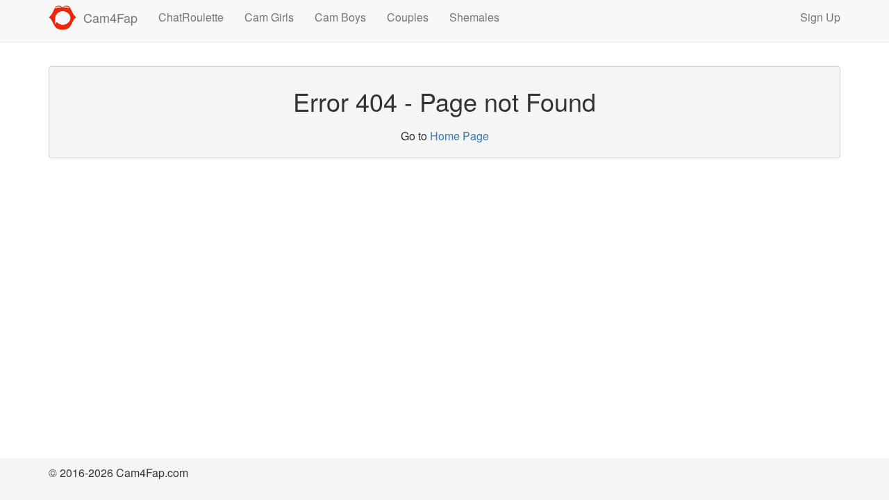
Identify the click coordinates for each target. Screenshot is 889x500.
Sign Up (820, 17)
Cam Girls (269, 17)
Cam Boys (340, 17)
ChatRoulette (191, 17)
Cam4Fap (110, 17)
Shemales (474, 17)
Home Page (459, 136)
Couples (408, 17)
